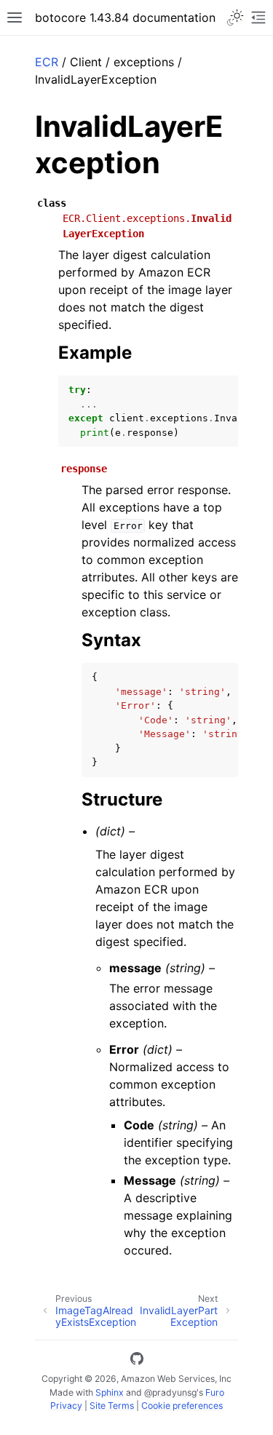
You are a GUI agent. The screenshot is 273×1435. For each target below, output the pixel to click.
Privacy (66, 1405)
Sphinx (109, 1392)
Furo (214, 1392)
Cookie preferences (182, 1405)
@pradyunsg (170, 1392)
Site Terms (112, 1405)
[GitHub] (136, 1361)
